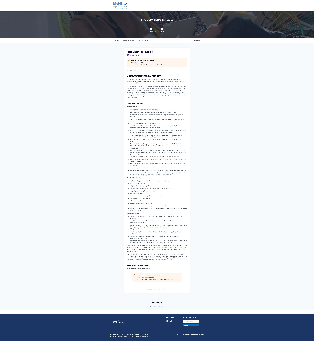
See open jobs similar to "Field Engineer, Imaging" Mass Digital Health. (150, 64)
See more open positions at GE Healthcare (157, 289)
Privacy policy (153, 306)
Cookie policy (161, 306)
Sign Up (186, 325)
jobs (117, 40)
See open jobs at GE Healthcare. (139, 62)
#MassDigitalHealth (169, 317)
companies (129, 40)
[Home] (121, 6)
